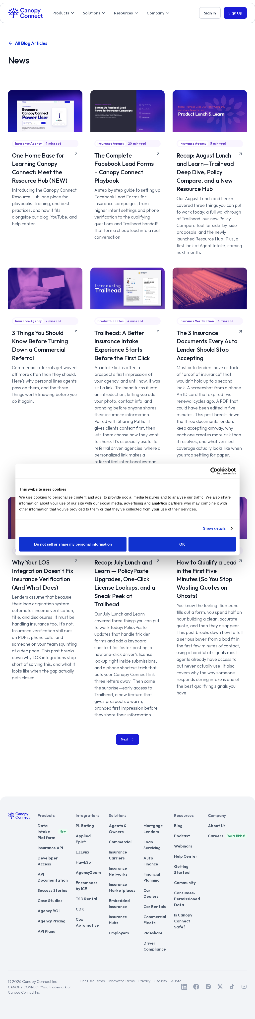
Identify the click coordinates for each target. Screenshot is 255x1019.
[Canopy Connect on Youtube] (244, 987)
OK (182, 544)
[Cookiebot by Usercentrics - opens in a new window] (214, 471)
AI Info (176, 981)
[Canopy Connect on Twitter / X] (220, 987)
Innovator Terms (121, 981)
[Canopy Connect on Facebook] (196, 987)
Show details (214, 528)
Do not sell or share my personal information (73, 544)
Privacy (144, 981)
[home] (25, 13)
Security (160, 981)
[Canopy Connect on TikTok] (232, 987)
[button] (64, 13)
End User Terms (92, 981)
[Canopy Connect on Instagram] (208, 987)
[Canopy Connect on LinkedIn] (184, 987)
